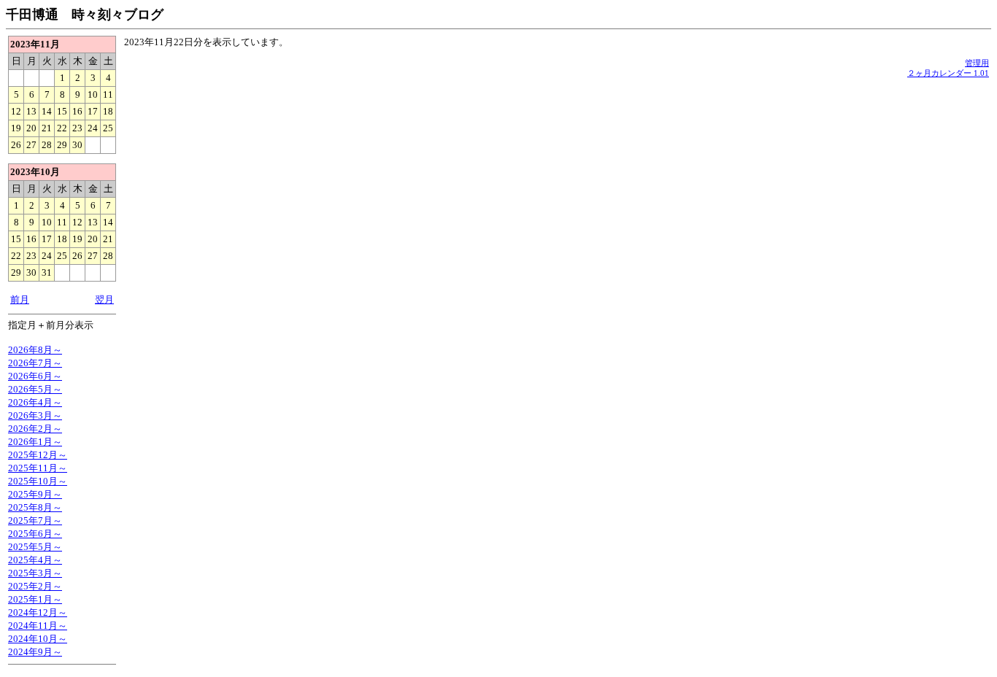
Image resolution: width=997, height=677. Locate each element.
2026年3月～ (35, 415)
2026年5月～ (35, 389)
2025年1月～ (35, 599)
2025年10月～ (37, 481)
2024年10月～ (37, 638)
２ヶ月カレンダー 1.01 (948, 73)
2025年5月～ (35, 546)
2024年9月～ (35, 651)
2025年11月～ (37, 468)
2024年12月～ (37, 612)
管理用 (977, 62)
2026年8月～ (35, 349)
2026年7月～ (35, 362)
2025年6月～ (35, 533)
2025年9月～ (35, 494)
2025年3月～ (35, 573)
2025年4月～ (35, 559)
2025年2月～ (35, 586)
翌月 (104, 299)
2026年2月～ (35, 428)
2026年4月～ (35, 402)
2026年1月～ (35, 441)
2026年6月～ (35, 376)
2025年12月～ (37, 454)
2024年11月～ (37, 625)
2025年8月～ (35, 507)
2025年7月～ (35, 520)
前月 (19, 299)
